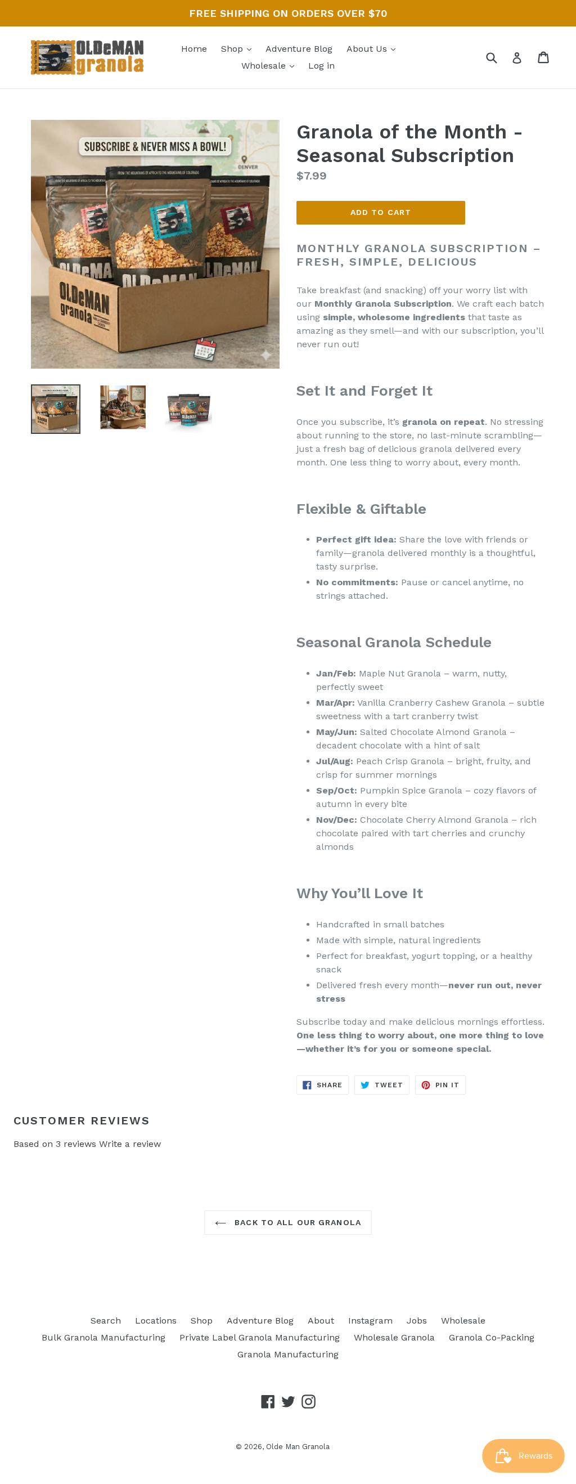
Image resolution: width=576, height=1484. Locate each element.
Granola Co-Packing (491, 1337)
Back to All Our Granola (296, 1222)
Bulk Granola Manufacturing (103, 1337)
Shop (233, 48)
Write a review (130, 1143)
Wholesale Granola (394, 1337)
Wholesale (265, 65)
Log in (321, 65)
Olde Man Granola (298, 1446)
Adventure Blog (299, 48)
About (321, 1320)
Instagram (370, 1320)
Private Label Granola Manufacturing (259, 1337)
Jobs (417, 1320)
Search (106, 1320)
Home (194, 48)
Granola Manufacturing (288, 1354)
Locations (156, 1320)
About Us (368, 48)
